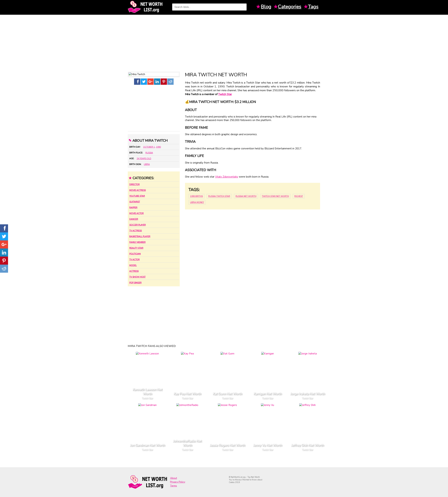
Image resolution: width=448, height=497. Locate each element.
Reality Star (136, 248)
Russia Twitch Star (219, 196)
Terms (173, 485)
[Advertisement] (224, 41)
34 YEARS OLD (144, 158)
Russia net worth (246, 196)
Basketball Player (139, 236)
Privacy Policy (177, 482)
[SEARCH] (242, 7)
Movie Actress (137, 190)
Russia (149, 152)
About (173, 478)
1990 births (196, 196)
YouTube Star (137, 196)
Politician (135, 253)
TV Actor (134, 259)
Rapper (133, 207)
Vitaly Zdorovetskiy (226, 176)
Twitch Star (225, 94)
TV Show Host (137, 276)
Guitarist (134, 201)
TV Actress (135, 230)
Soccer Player (137, 224)
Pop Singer (135, 282)
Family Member (137, 242)
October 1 (149, 147)
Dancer (133, 219)
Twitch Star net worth (275, 196)
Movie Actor (136, 213)
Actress (134, 271)
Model (133, 265)
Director (134, 184)
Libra (147, 164)
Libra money (197, 202)
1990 (158, 147)
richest (298, 196)
